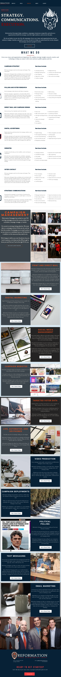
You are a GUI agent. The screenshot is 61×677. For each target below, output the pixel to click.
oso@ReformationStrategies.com (42, 660)
